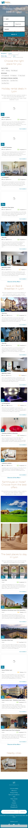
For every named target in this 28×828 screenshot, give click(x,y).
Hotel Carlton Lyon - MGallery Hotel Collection (14, 700)
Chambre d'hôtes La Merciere (10, 433)
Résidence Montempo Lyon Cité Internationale (14, 610)
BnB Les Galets (6, 117)
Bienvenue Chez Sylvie (8, 207)
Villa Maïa (4, 580)
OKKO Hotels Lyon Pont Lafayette (11, 730)
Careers (14, 803)
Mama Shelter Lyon (7, 670)
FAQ (14, 797)
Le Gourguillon (6, 403)
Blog (14, 801)
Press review (14, 799)
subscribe (23, 811)
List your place (14, 788)
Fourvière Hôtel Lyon (7, 640)
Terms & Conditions (14, 794)
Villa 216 (4, 237)
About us (14, 790)
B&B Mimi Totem (6, 267)
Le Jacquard (5, 177)
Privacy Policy (14, 792)
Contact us (14, 805)
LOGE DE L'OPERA (6, 463)
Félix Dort (4, 313)
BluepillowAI (14, 807)
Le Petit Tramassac (7, 147)
